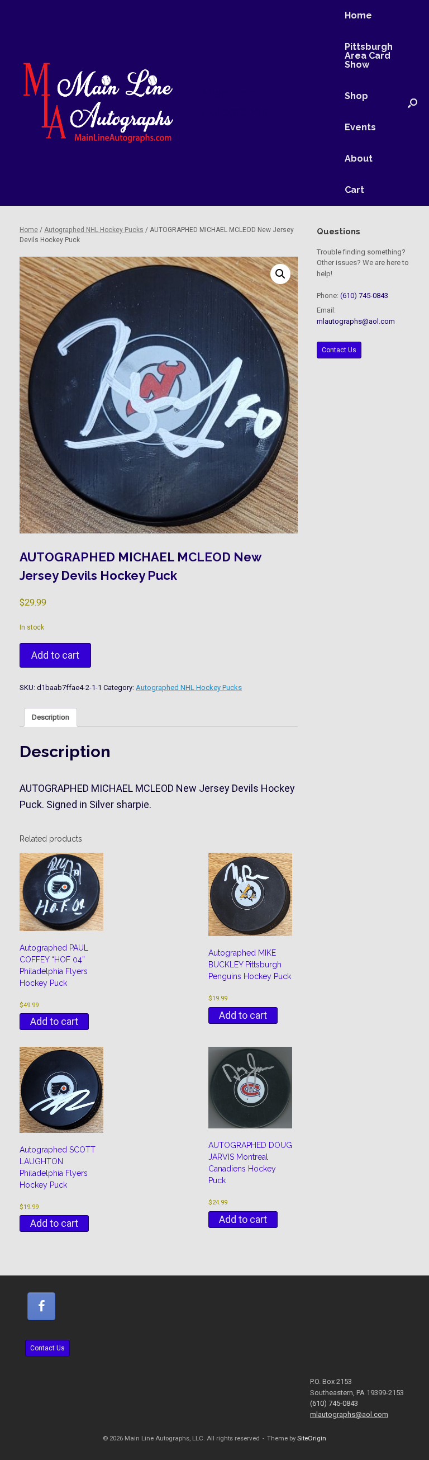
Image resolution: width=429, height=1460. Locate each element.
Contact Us (339, 350)
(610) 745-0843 (364, 295)
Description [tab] (50, 717)
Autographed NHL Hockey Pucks (94, 230)
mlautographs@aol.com (356, 321)
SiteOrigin (311, 1438)
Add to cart (55, 655)
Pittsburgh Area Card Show (369, 55)
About (359, 158)
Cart (354, 190)
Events (360, 127)
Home (358, 15)
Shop (356, 96)
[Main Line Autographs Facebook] (41, 1306)
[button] (412, 103)
